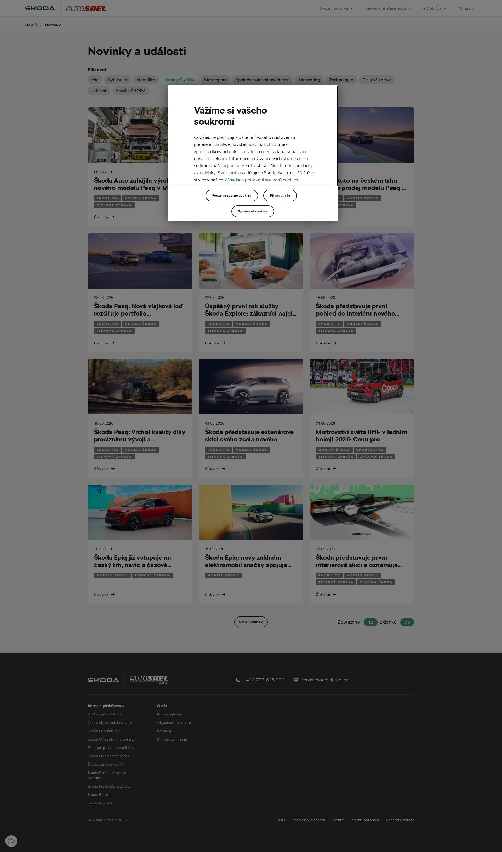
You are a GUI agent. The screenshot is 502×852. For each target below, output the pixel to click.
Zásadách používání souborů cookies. (262, 179)
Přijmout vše (280, 195)
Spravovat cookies (252, 211)
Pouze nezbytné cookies (231, 195)
